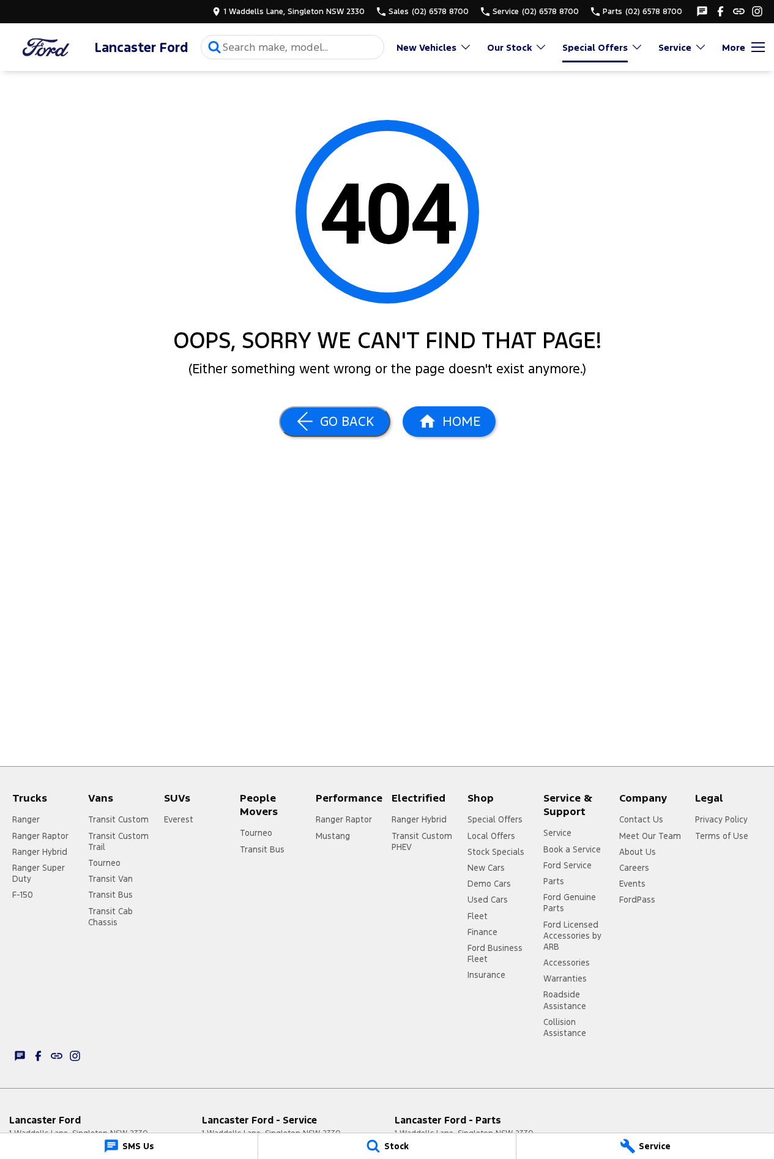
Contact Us (641, 819)
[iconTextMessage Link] (702, 11)
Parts (553, 881)
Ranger (26, 819)
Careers (634, 867)
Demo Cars (489, 883)
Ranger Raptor (40, 835)
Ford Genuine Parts (569, 903)
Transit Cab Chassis (110, 917)
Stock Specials (495, 851)
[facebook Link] (720, 11)
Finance (482, 931)
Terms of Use (721, 835)
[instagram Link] (757, 11)
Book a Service (572, 849)
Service (674, 47)
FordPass (637, 899)
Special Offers (595, 47)
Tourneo (104, 862)
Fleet (477, 916)
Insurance (486, 974)
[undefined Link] (738, 11)
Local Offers (491, 835)
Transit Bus (110, 894)
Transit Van (110, 878)
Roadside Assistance (564, 1000)
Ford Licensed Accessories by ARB (572, 935)
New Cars (486, 867)
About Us (637, 851)
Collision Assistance (564, 1027)
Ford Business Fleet (495, 953)
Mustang (333, 835)
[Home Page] (46, 47)
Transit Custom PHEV (422, 841)
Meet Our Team (650, 835)
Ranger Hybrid (39, 851)
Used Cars (487, 899)
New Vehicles (426, 47)
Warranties (565, 978)
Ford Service (567, 865)
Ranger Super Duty (38, 873)
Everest (178, 819)
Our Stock (509, 47)
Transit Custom (118, 819)
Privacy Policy (721, 819)
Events (632, 883)
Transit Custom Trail (118, 841)
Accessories (566, 962)
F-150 (22, 894)
